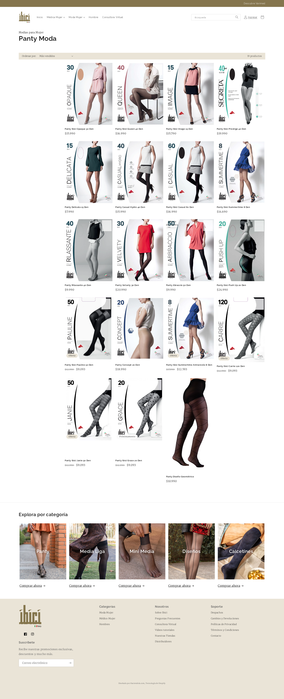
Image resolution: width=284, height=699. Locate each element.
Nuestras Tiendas (165, 635)
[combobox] (215, 17)
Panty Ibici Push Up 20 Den (231, 285)
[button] (56, 17)
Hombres (104, 624)
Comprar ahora (31, 586)
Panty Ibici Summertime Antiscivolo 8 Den (189, 365)
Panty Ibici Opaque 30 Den (79, 129)
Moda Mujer (106, 612)
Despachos (217, 612)
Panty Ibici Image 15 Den (179, 129)
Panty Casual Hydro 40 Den (130, 207)
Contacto (216, 635)
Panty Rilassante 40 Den (78, 285)
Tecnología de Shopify (156, 683)
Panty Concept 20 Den (127, 365)
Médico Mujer (107, 618)
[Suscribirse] (70, 663)
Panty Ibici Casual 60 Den (180, 207)
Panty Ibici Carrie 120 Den (231, 366)
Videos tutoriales (164, 630)
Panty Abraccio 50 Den (178, 285)
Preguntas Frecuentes (167, 618)
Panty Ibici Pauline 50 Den (79, 365)
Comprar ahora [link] (229, 586)
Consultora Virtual (165, 624)
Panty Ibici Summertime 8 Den (233, 207)
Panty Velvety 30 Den (127, 285)
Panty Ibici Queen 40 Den (129, 129)
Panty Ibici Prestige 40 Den (231, 129)
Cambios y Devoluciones (225, 618)
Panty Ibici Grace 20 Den (128, 460)
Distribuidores (163, 641)
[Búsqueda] (236, 17)
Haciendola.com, (137, 683)
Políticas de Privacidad (224, 624)
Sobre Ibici (161, 612)
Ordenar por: (29, 56)
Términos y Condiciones (225, 630)
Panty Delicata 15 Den (77, 207)
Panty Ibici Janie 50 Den (78, 460)
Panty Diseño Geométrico (180, 476)
